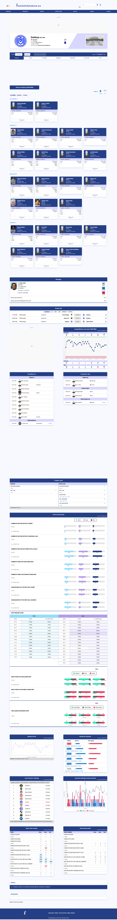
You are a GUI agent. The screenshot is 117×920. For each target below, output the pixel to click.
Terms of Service (62, 913)
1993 (63, 501)
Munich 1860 (28, 788)
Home (55, 311)
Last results (47, 311)
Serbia (44, 203)
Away (59, 311)
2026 (12, 488)
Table (105, 93)
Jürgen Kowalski (46, 249)
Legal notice (51, 913)
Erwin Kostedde (21, 227)
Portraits (100, 93)
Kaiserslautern (39, 423)
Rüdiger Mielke (80, 391)
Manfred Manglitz (21, 103)
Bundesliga (19, 95)
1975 (66, 496)
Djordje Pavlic (45, 200)
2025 (61, 488)
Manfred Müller (21, 152)
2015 (61, 492)
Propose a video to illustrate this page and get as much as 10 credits (32, 887)
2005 (61, 501)
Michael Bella (20, 130)
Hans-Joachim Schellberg (72, 249)
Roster (17, 58)
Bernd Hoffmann (21, 249)
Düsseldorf (38, 384)
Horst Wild (44, 227)
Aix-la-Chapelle (65, 314)
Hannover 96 (28, 815)
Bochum (92, 402)
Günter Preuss (93, 130)
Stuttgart (27, 805)
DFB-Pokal (25, 95)
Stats (100, 58)
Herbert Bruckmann (70, 152)
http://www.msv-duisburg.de (44, 45)
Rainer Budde (69, 200)
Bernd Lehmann (45, 178)
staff (30, 58)
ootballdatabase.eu (29, 6)
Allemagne (34, 39)
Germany (20, 106)
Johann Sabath (69, 130)
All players (13, 95)
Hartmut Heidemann (47, 130)
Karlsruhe (38, 416)
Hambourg (93, 380)
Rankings (58, 58)
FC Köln (92, 384)
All (52, 311)
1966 (69, 496)
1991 (66, 501)
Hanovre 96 (66, 318)
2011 (61, 496)
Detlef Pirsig (45, 152)
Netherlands (21, 181)
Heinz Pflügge (93, 227)
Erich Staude (79, 395)
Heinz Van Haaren (21, 178)
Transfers (72, 58)
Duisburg (88, 314)
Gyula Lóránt (22, 283)
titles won (86, 58)
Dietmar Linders (45, 103)
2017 (12, 492)
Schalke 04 (27, 808)
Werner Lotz (93, 178)
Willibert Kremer (21, 200)
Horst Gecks (69, 227)
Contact (56, 913)
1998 (63, 496)
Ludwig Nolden (69, 178)
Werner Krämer (80, 380)
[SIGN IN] (100, 5)
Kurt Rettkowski (94, 152)
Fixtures (44, 58)
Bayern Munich (89, 321)
